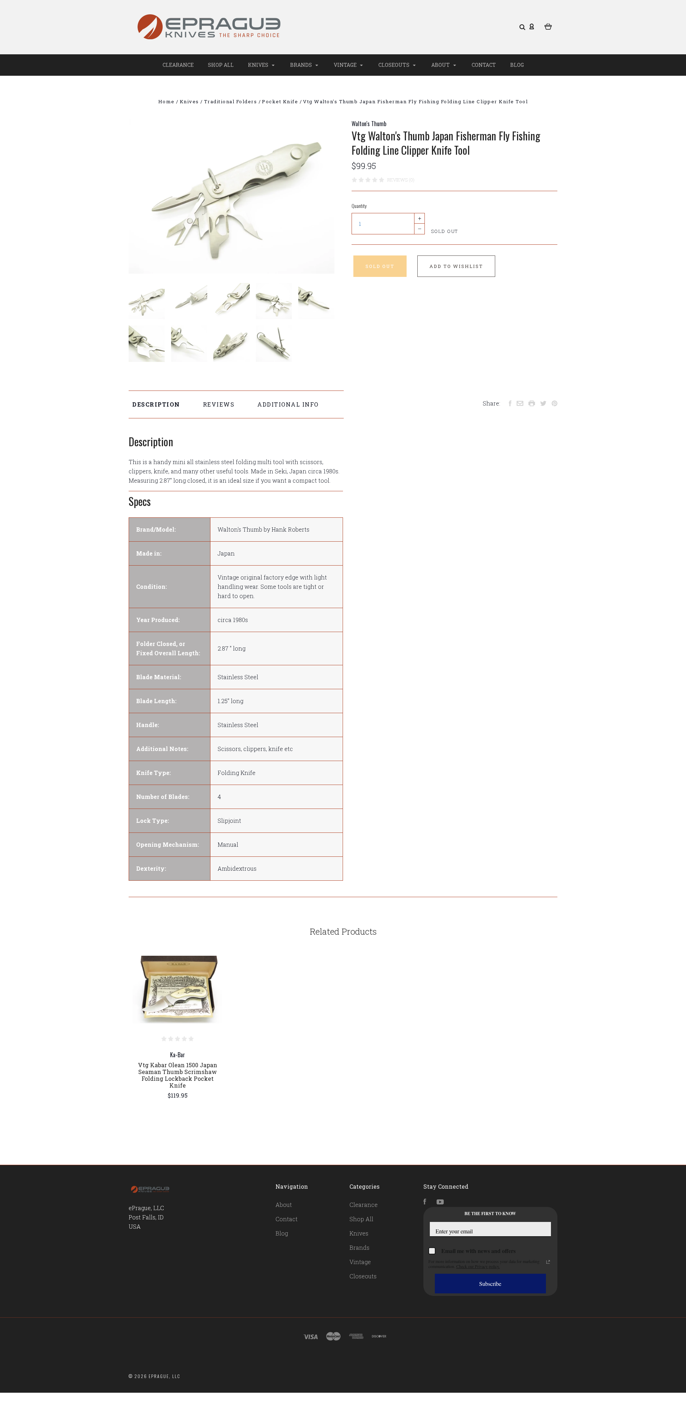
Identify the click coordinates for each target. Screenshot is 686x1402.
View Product (177, 989)
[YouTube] (440, 1202)
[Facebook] (424, 1202)
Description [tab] (156, 404)
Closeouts (394, 64)
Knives (258, 64)
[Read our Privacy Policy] (548, 1262)
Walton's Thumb (369, 123)
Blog (517, 64)
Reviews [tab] (219, 404)
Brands (301, 64)
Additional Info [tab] (288, 404)
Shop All (221, 64)
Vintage (346, 64)
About (441, 64)
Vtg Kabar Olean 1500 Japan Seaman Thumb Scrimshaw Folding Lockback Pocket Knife (177, 1075)
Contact (484, 64)
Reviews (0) (400, 180)
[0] (548, 25)
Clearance (178, 64)
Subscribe (490, 1283)
